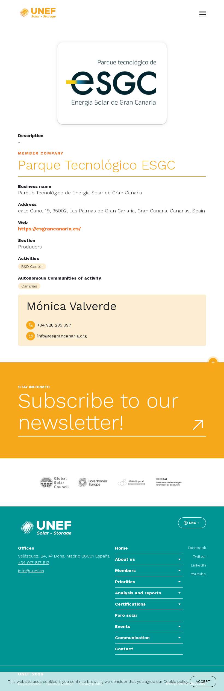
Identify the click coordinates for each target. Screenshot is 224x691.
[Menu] (202, 13)
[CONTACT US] (213, 362)
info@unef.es (31, 570)
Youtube (198, 574)
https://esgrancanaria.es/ (49, 229)
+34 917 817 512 (33, 562)
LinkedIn (198, 565)
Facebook (197, 547)
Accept (203, 681)
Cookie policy (175, 681)
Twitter (199, 556)
